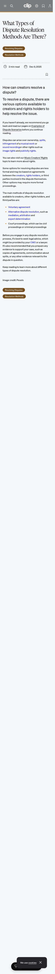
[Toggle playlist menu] (16, 966)
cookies (32, 962)
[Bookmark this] (46, 74)
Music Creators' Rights (36, 157)
